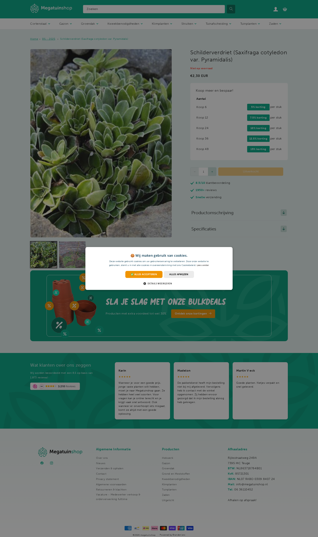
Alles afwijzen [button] (178, 274)
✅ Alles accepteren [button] (144, 274)
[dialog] (159, 268)
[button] (159, 283)
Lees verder (203, 265)
